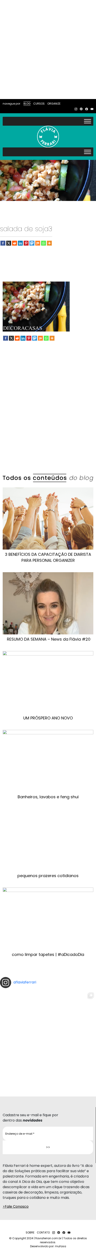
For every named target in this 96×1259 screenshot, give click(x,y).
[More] (49, 243)
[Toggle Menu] (87, 121)
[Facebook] (2, 243)
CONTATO (43, 1232)
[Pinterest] (26, 243)
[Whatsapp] (43, 243)
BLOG (27, 103)
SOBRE (30, 1232)
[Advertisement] (48, 49)
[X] (8, 243)
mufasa (60, 1246)
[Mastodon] (31, 243)
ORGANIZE (54, 103)
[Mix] (37, 243)
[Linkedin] (20, 243)
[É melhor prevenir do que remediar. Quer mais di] (48, 1038)
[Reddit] (14, 243)
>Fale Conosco (16, 1206)
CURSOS (39, 103)
